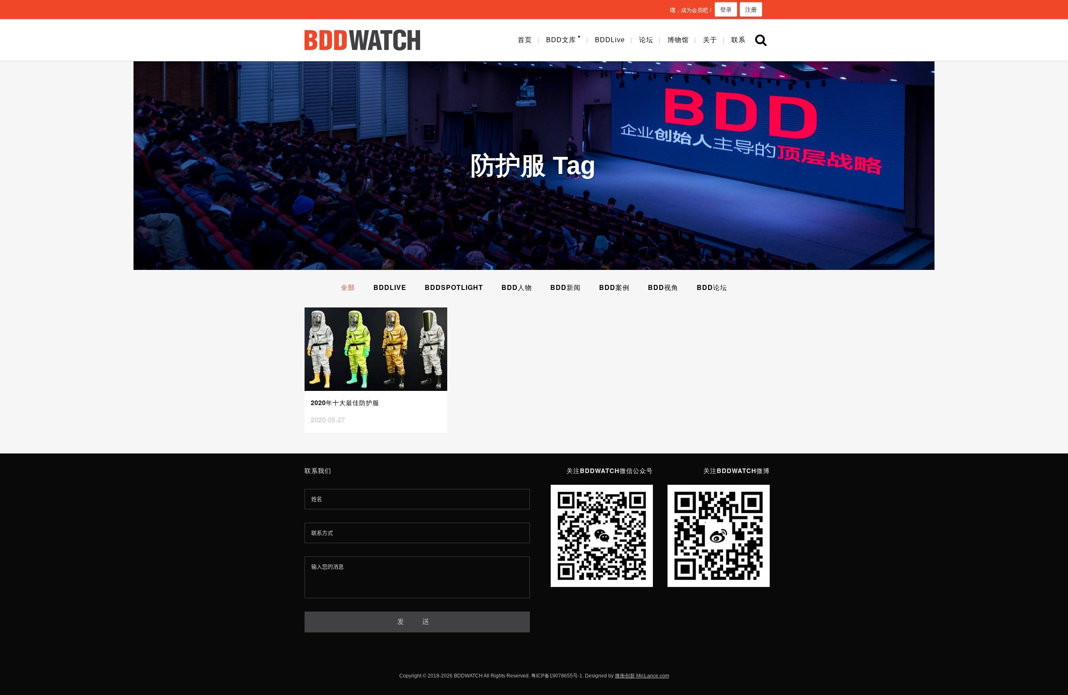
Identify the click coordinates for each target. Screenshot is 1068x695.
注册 (751, 9)
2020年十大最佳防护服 (345, 402)
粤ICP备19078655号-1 (556, 676)
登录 (726, 9)
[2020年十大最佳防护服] (376, 349)
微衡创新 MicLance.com (642, 676)
